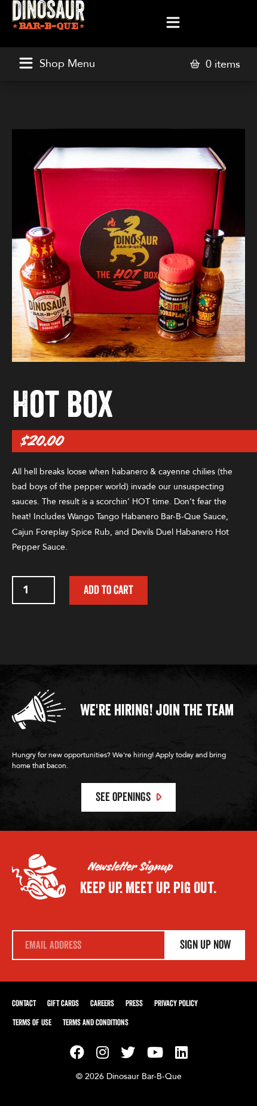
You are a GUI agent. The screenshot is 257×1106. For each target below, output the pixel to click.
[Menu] (172, 23)
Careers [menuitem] (102, 1003)
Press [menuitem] (134, 1003)
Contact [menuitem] (24, 1003)
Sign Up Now (205, 945)
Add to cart (108, 590)
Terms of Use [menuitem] (32, 1022)
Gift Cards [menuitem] (63, 1003)
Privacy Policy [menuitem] (176, 1003)
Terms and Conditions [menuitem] (95, 1022)
